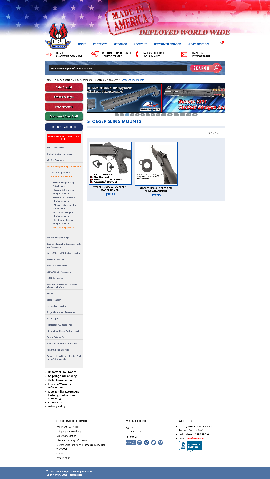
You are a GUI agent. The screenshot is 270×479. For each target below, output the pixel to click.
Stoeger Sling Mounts (64, 227)
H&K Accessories (55, 278)
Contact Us (55, 402)
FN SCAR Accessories (57, 265)
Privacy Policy (56, 406)
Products (100, 44)
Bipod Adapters (54, 300)
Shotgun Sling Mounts (106, 79)
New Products (64, 106)
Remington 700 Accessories (59, 325)
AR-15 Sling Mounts (60, 172)
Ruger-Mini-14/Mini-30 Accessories (63, 253)
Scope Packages (64, 97)
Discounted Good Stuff (64, 116)
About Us (140, 44)
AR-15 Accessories (55, 148)
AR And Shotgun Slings (58, 238)
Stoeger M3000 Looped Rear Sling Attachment (156, 190)
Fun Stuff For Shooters (58, 350)
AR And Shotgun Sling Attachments (73, 79)
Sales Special (64, 87)
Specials (120, 44)
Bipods (50, 293)
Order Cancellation (60, 380)
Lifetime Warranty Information (59, 385)
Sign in (129, 427)
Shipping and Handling (62, 376)
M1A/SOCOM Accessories (59, 272)
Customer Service (167, 44)
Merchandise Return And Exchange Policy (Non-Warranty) (63, 395)
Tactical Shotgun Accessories (60, 154)
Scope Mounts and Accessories (61, 312)
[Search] (206, 68)
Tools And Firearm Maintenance (62, 343)
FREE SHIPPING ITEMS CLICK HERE (64, 138)
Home (82, 44)
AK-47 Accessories (55, 259)
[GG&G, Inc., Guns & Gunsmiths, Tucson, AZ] (190, 446)
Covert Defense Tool (56, 337)
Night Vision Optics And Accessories (63, 331)
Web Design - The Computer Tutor (74, 471)
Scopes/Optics (53, 318)
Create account (134, 431)
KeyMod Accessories (56, 306)
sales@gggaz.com (195, 438)
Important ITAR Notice (62, 372)
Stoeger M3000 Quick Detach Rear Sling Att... (110, 189)
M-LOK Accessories (56, 160)
